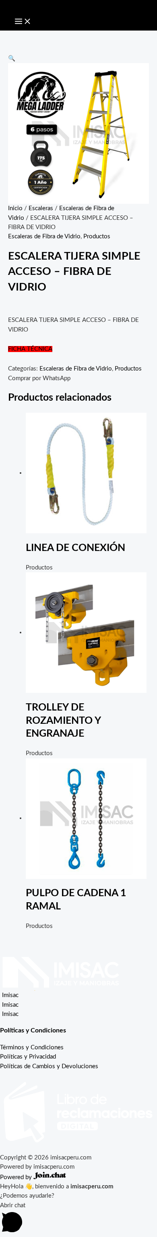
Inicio (15, 208)
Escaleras (41, 208)
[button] (11, 58)
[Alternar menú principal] (23, 22)
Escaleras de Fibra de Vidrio (44, 236)
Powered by (16, 1177)
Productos (96, 236)
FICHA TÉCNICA (30, 349)
